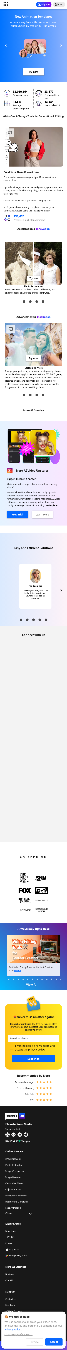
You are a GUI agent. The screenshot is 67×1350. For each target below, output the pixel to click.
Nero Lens (10, 1231)
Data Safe (29, 1094)
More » (17, 970)
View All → (33, 985)
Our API (9, 1280)
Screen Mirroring (25, 1088)
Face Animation (13, 1207)
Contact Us (10, 1299)
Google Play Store (18, 1255)
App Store (14, 1249)
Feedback (10, 1305)
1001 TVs (9, 1237)
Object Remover (13, 1189)
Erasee (8, 1243)
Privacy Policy (12, 1329)
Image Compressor (15, 1171)
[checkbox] (11, 1047)
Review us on (11, 1140)
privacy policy (36, 1049)
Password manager (24, 1082)
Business (9, 1274)
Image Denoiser (13, 1177)
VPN (32, 1100)
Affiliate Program (13, 1311)
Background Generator (16, 1201)
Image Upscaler (13, 1158)
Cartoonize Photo (14, 1183)
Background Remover (16, 1195)
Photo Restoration (14, 1165)
